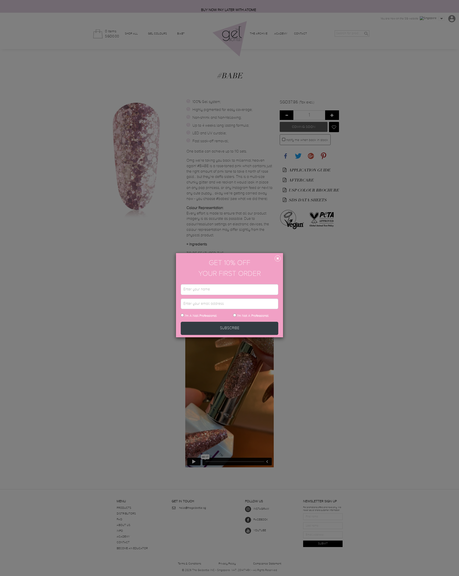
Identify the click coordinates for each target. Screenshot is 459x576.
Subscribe (229, 328)
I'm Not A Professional (252, 315)
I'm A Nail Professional (200, 315)
